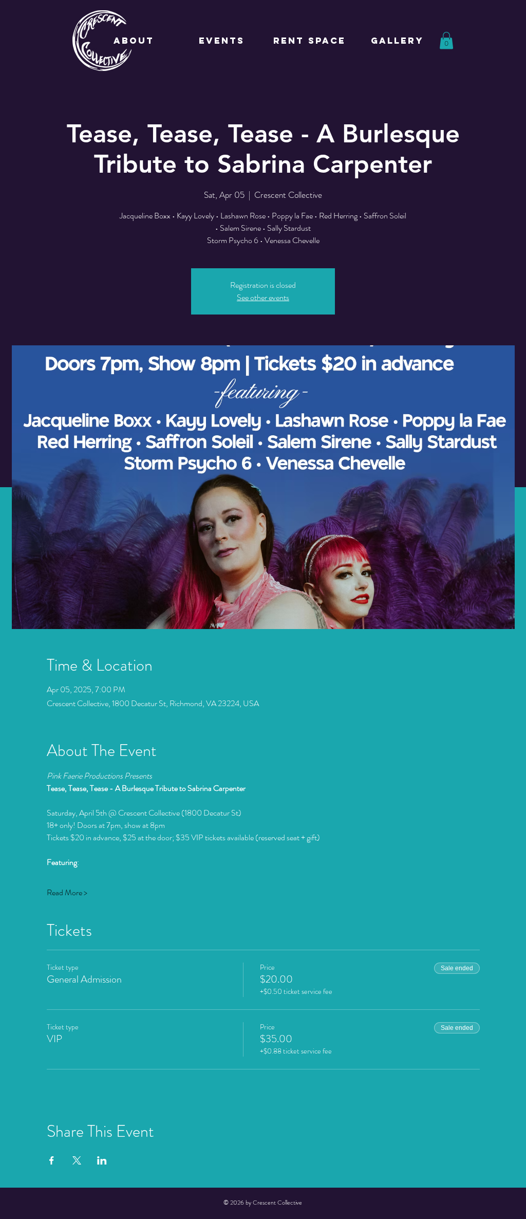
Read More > (67, 892)
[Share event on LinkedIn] (102, 1160)
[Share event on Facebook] (52, 1160)
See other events (263, 297)
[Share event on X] (77, 1160)
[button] (446, 40)
